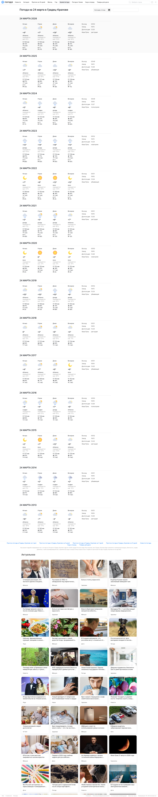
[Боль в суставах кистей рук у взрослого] (64, 602)
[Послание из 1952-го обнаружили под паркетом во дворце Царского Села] (64, 573)
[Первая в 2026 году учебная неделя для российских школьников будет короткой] (64, 749)
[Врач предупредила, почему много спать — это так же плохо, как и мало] (64, 720)
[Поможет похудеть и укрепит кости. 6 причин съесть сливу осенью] (123, 690)
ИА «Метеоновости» (151, 795)
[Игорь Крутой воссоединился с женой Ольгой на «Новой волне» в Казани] (35, 690)
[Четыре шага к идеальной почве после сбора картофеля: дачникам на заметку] (64, 778)
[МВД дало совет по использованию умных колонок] (93, 720)
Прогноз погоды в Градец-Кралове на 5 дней (54, 543)
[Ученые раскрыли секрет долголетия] (35, 720)
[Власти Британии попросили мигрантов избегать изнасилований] (93, 602)
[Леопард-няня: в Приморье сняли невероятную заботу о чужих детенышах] (35, 661)
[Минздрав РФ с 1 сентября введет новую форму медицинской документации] (123, 602)
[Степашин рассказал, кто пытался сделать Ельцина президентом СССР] (35, 573)
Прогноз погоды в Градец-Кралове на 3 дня (21, 543)
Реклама (15, 795)
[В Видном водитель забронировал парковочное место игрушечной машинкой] (123, 720)
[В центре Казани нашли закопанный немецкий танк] (123, 573)
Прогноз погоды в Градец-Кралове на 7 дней (88, 543)
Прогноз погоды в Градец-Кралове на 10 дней (121, 543)
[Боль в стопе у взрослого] (93, 573)
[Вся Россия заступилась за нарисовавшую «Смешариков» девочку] (35, 778)
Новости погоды (145, 543)
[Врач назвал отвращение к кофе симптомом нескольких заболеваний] (93, 690)
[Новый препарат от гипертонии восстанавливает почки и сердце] (64, 690)
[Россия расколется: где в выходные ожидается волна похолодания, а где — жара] (123, 632)
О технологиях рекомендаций (119, 795)
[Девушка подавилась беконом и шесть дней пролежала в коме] (123, 661)
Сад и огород (71, 545)
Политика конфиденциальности (101, 795)
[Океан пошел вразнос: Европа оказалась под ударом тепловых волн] (93, 661)
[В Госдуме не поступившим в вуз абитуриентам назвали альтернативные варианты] (123, 778)
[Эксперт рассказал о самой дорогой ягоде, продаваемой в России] (64, 632)
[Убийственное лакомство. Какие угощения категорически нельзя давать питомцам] (93, 778)
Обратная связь (132, 795)
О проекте (88, 795)
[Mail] (2, 2)
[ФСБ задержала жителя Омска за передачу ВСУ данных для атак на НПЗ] (64, 661)
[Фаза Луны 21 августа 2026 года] (123, 749)
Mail (3, 795)
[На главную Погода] (8, 2)
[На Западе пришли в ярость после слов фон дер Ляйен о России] (35, 602)
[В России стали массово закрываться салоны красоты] (35, 749)
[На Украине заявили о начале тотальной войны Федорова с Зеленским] (93, 749)
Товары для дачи (85, 545)
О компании (9, 795)
